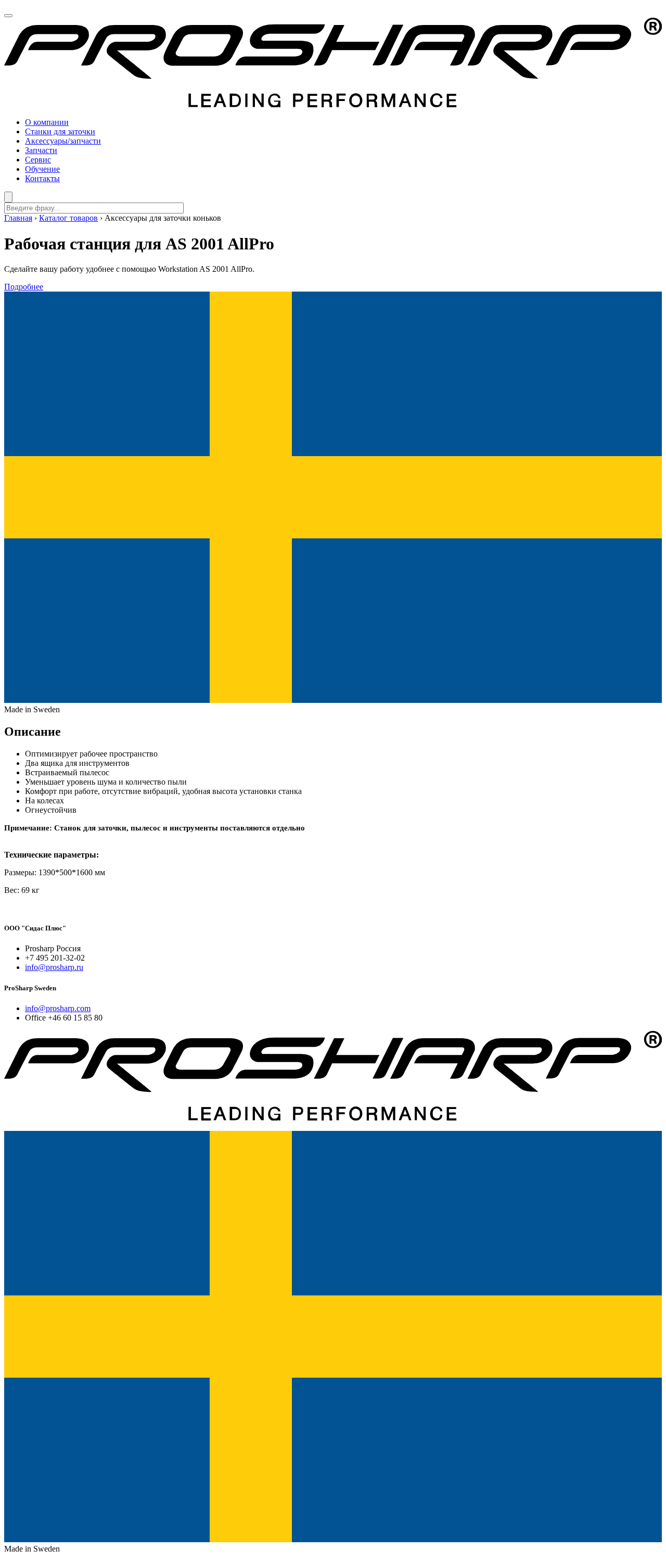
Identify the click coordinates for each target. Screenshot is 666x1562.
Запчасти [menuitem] (41, 150)
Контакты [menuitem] (42, 178)
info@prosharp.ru (54, 967)
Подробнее (23, 286)
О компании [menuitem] (47, 122)
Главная (18, 217)
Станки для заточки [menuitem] (60, 131)
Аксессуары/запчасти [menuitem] (63, 140)
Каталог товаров (68, 217)
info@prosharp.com (58, 1008)
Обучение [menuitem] (42, 169)
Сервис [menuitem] (38, 159)
